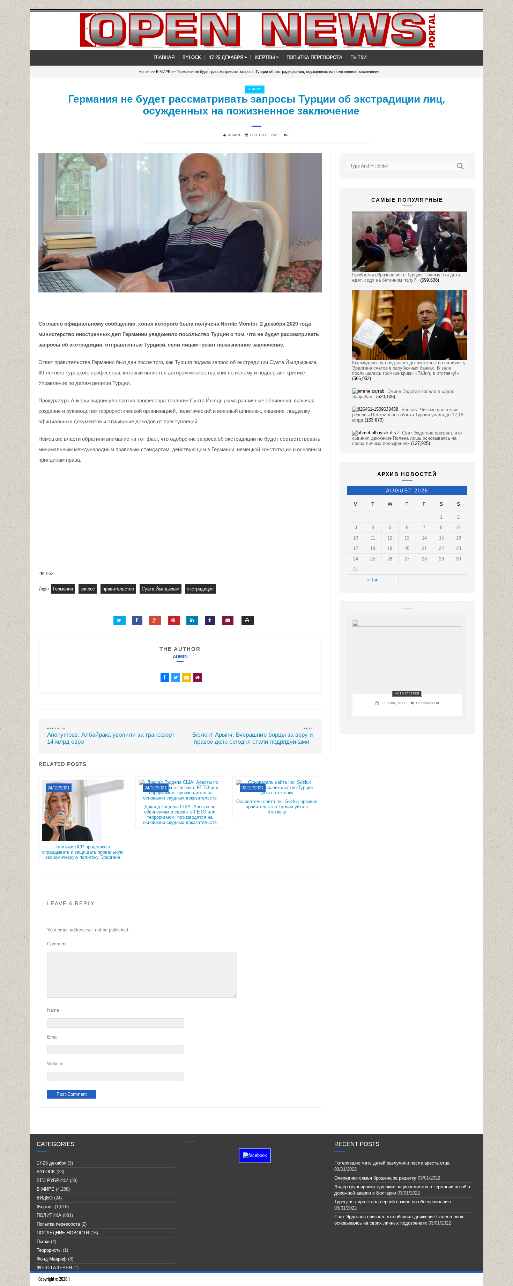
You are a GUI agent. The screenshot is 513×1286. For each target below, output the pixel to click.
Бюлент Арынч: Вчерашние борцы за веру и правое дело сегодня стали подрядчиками (252, 738)
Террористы (49, 1250)
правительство (118, 589)
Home (144, 71)
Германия (63, 589)
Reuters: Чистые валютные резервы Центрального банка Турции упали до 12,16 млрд (407, 415)
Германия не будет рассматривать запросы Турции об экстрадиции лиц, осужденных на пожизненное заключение (256, 105)
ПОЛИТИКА (49, 1215)
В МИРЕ (163, 71)
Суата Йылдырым (160, 589)
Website (55, 1063)
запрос (88, 589)
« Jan (372, 579)
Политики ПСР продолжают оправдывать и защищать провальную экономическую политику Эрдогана (83, 852)
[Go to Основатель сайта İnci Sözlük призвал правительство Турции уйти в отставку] (277, 796)
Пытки (358, 57)
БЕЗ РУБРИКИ (52, 1180)
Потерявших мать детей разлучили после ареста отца (391, 1163)
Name (53, 1010)
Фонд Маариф (52, 1259)
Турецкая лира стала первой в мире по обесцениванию (394, 1201)
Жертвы (266, 57)
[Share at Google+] (155, 620)
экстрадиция (200, 589)
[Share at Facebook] (137, 620)
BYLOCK (192, 57)
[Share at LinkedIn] (192, 620)
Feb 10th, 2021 (263, 135)
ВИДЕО (45, 1197)
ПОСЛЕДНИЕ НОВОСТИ (63, 1232)
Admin (180, 656)
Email (53, 1037)
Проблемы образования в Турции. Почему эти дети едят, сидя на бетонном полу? (406, 277)
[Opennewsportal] (256, 30)
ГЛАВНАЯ (164, 57)
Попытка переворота (314, 57)
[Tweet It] (119, 620)
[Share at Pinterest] (174, 620)
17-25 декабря (228, 57)
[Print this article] (247, 620)
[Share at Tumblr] (210, 620)
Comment (57, 943)
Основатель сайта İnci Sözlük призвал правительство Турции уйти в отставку (277, 807)
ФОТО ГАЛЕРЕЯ (407, 693)
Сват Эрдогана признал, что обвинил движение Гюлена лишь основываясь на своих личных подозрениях (407, 438)
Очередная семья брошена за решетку (375, 1178)
